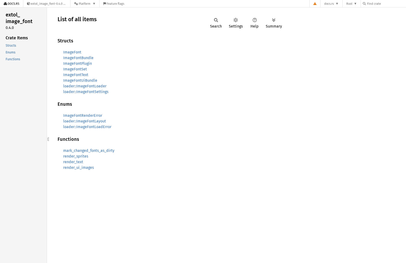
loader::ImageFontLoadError (87, 127)
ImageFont (72, 52)
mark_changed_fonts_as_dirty (88, 150)
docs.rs (329, 3)
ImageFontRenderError (82, 115)
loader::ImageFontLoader (84, 86)
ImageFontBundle (78, 58)
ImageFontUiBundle (80, 80)
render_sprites (75, 156)
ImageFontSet (75, 69)
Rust (349, 3)
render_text (73, 162)
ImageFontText (75, 75)
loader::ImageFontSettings (85, 91)
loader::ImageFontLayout (84, 121)
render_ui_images (78, 167)
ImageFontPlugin (77, 63)
